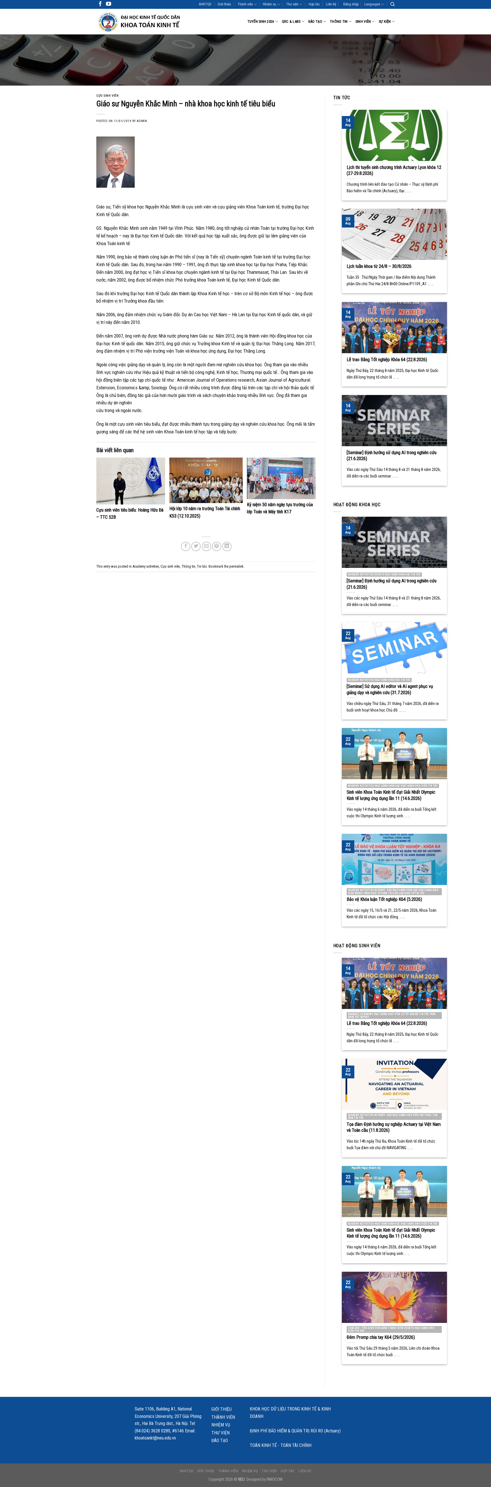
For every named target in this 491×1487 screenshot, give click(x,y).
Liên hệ (331, 4)
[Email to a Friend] (206, 546)
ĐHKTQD (205, 4)
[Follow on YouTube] (108, 4)
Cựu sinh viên (107, 96)
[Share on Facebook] (185, 546)
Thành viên (245, 4)
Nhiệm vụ (269, 4)
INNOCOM (274, 1479)
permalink (236, 566)
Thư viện (292, 4)
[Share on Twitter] (196, 546)
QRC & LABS (291, 21)
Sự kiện (385, 21)
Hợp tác (314, 4)
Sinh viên (363, 21)
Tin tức (202, 566)
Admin (142, 121)
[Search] (392, 4)
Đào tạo (315, 21)
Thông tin (339, 21)
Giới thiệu (224, 4)
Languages (372, 4)
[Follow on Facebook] (100, 4)
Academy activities (145, 566)
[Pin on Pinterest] (216, 546)
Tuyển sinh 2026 (260, 21)
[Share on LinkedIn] (227, 546)
